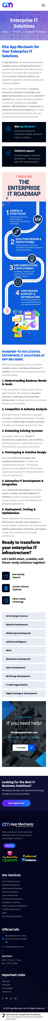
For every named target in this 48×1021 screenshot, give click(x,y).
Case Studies (7, 988)
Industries (6, 985)
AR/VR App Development (18, 676)
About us (5, 981)
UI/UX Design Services (17, 616)
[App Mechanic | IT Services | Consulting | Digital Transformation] (7, 5)
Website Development (17, 624)
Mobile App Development (18, 633)
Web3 (8, 650)
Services (16, 32)
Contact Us (6, 992)
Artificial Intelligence (16, 642)
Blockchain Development (18, 659)
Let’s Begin (21, 748)
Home (5, 32)
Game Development (15, 667)
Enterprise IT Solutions (11, 902)
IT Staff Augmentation (16, 685)
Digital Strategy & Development (21, 693)
